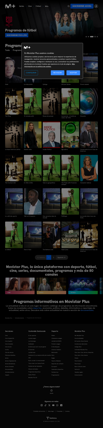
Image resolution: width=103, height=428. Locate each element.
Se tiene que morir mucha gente (37, 346)
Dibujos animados (33, 369)
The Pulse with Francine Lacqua (69, 183)
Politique (64, 216)
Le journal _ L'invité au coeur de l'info (68, 116)
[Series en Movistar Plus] (51, 286)
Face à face (27, 249)
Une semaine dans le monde (49, 217)
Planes (76, 358)
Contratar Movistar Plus (81, 349)
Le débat (8, 249)
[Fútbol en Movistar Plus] (83, 286)
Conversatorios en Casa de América (88, 150)
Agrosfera (64, 149)
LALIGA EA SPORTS (56, 341)
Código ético (78, 346)
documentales (87, 310)
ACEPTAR (73, 73)
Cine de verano (9, 352)
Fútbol (38, 6)
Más (46, 6)
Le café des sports (11, 216)
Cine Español (8, 341)
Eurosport (54, 366)
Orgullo (7, 375)
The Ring (8, 116)
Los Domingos (32, 341)
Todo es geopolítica (49, 183)
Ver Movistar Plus (79, 335)
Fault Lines (64, 249)
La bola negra (32, 338)
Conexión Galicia (85, 183)
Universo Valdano (56, 349)
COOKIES (67, 411)
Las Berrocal (31, 352)
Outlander (31, 344)
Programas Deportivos (34, 372)
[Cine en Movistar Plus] (20, 286)
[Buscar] (68, 6)
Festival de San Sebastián (35, 366)
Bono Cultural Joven (80, 366)
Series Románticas (10, 363)
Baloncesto (55, 352)
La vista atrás (28, 84)
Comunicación (78, 375)
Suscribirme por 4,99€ (17, 35)
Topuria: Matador (56, 361)
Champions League (57, 338)
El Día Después (56, 346)
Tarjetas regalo (79, 372)
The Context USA (10, 183)
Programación (55, 375)
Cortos (7, 349)
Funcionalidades (79, 338)
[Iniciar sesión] (96, 6)
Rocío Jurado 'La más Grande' (36, 360)
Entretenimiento (9, 372)
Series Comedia (9, 366)
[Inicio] (10, 6)
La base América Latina (12, 149)
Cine (30, 6)
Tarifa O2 (77, 369)
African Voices (66, 84)
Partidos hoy (55, 372)
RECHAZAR (57, 73)
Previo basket (84, 84)
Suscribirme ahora (81, 6)
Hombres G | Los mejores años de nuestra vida (39, 356)
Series (21, 6)
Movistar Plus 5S (32, 377)
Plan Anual (77, 363)
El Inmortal (31, 349)
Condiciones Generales (81, 344)
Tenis (53, 355)
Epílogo (45, 84)
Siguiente (60, 257)
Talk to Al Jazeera (29, 216)
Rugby (53, 358)
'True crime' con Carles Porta (36, 363)
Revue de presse (48, 116)
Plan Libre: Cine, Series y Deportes (84, 352)
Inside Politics (47, 149)
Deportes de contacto (57, 363)
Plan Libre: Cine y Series (81, 355)
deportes (37, 308)
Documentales (9, 369)
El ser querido (32, 335)
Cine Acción (8, 346)
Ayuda (51, 393)
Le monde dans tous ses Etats (88, 217)
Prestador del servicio (39, 411)
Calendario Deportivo (57, 369)
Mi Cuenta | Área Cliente (81, 341)
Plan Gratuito (78, 361)
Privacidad (59, 411)
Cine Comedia (9, 344)
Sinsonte (83, 116)
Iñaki (6, 84)
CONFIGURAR (31, 73)
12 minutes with (29, 116)
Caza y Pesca (31, 374)
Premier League (56, 344)
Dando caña (28, 149)
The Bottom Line (48, 249)
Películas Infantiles (10, 355)
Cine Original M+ (9, 338)
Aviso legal (51, 411)
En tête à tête (28, 183)
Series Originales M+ (10, 361)
